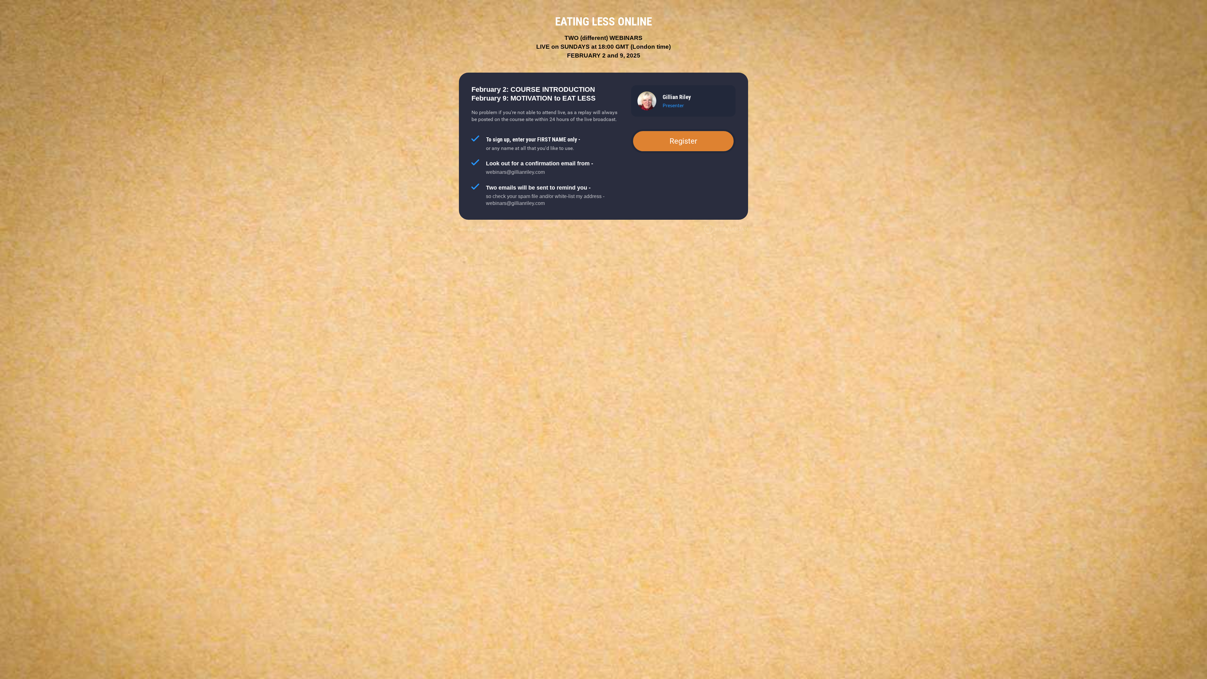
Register (683, 141)
